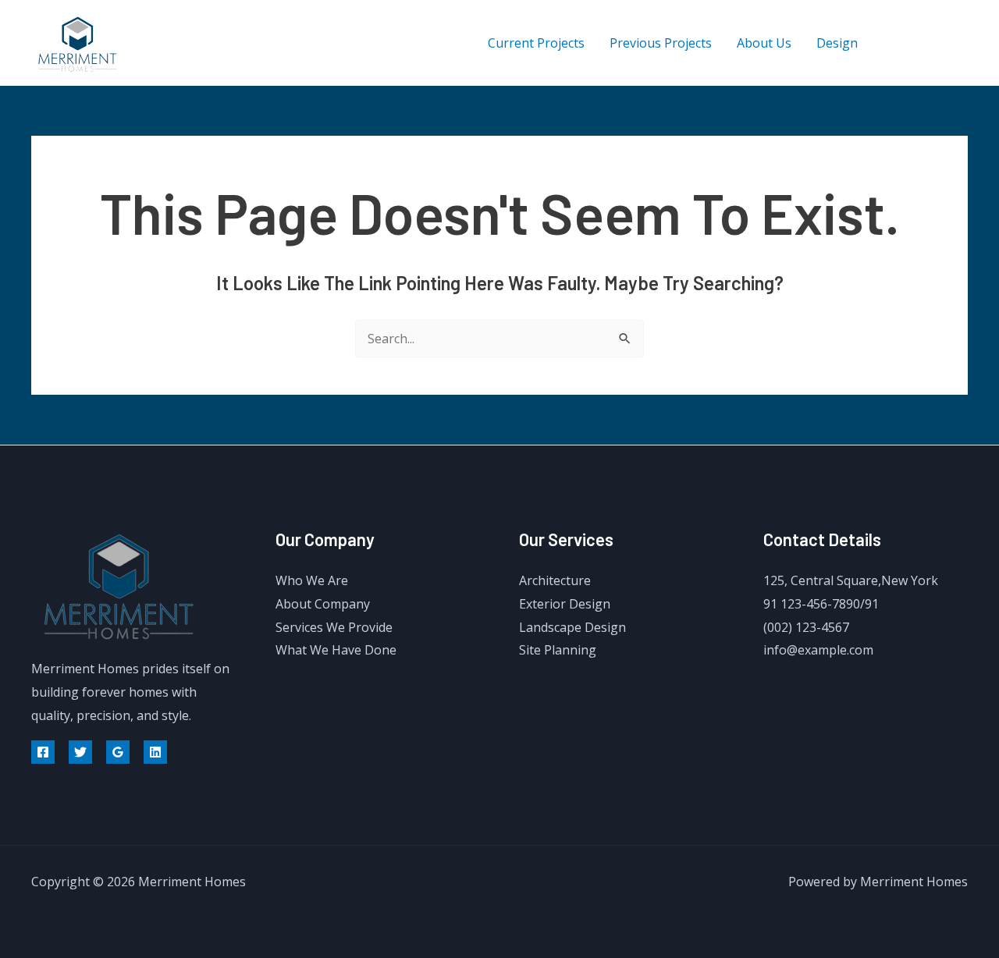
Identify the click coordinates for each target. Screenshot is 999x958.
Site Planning (557, 649)
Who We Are (312, 580)
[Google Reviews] (118, 752)
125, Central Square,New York (850, 580)
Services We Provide (334, 627)
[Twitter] (927, 43)
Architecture (555, 580)
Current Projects (536, 42)
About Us (764, 42)
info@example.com (818, 649)
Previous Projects (661, 42)
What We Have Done (336, 649)
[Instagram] (962, 43)
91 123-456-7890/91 (821, 603)
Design (837, 42)
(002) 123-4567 (806, 627)
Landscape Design (572, 627)
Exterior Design (564, 603)
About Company (323, 603)
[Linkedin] (155, 752)
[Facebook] (892, 43)
